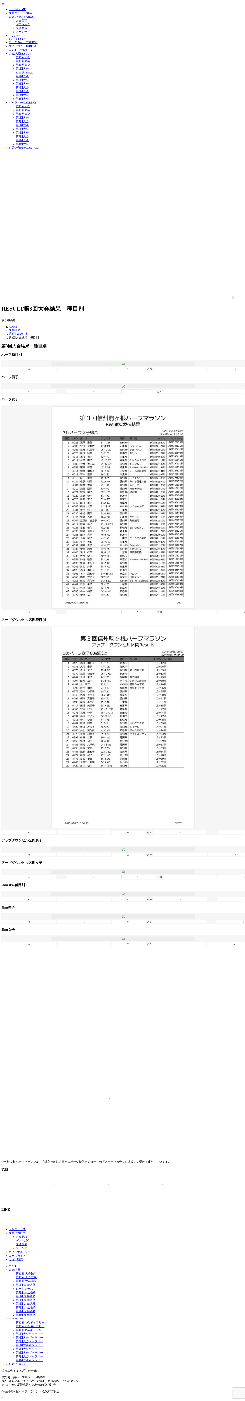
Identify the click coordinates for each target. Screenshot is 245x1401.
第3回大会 (22, 91)
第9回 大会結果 (25, 1284)
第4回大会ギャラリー (29, 1348)
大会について (22, 16)
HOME (13, 326)
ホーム (17, 9)
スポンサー (23, 31)
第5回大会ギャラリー (29, 1345)
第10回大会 (23, 64)
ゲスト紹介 (23, 24)
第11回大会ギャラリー (30, 1326)
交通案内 (21, 28)
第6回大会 (22, 79)
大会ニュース (21, 13)
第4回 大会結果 (25, 1303)
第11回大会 (23, 61)
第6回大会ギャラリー (29, 1341)
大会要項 (21, 20)
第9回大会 (22, 68)
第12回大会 (23, 57)
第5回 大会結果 (25, 1299)
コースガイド (23, 42)
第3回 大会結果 (18, 333)
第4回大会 (22, 87)
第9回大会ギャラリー (29, 1333)
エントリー (21, 49)
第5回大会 (22, 83)
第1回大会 (22, 98)
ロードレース (24, 72)
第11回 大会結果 (26, 1277)
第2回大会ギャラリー (29, 1356)
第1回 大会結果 (25, 1314)
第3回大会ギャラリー (29, 1352)
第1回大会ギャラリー (29, 1360)
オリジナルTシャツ (21, 1251)
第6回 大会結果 (25, 1296)
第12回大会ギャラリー (30, 1322)
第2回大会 (22, 95)
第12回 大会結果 (26, 1273)
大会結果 (20, 53)
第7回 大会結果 (25, 1292)
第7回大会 (22, 76)
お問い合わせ (24, 147)
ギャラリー (23, 102)
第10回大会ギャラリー (30, 1330)
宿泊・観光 (22, 46)
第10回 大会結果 (26, 1281)
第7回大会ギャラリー (29, 1337)
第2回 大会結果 (25, 1311)
